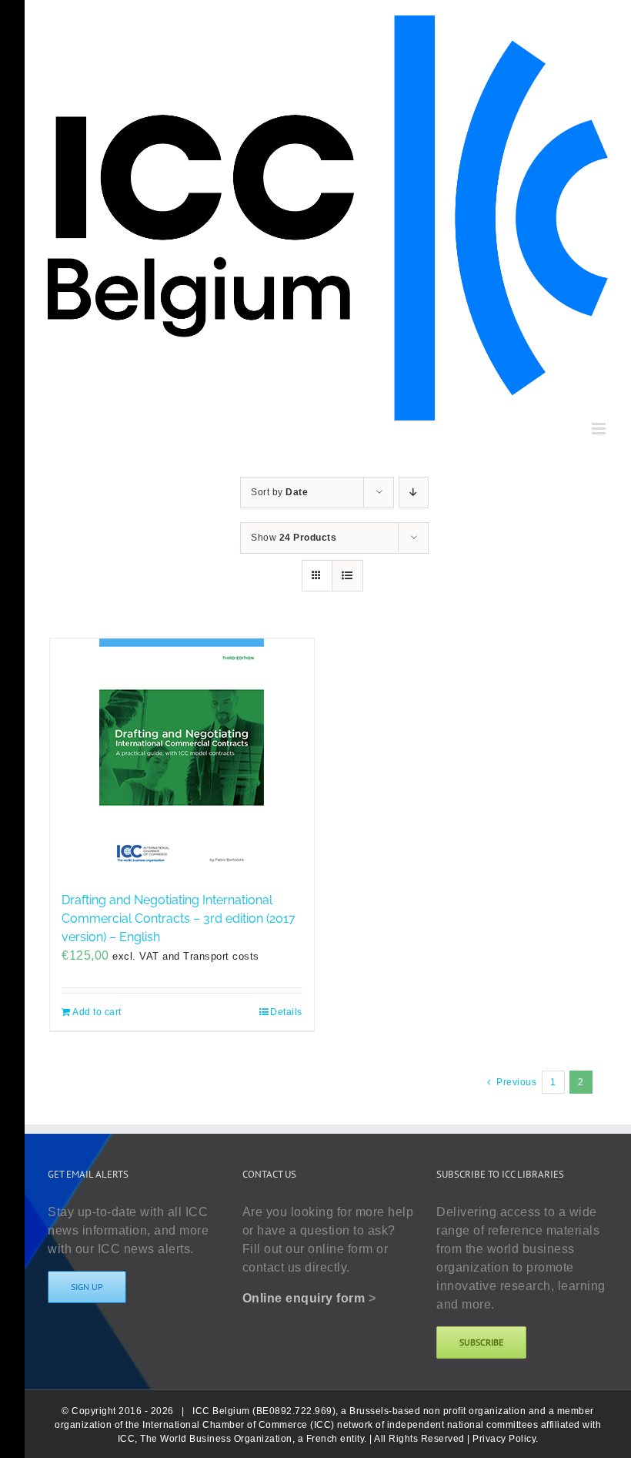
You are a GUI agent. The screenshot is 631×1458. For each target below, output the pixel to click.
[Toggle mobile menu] (600, 429)
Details (286, 1012)
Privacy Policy (504, 1438)
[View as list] (347, 576)
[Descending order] (414, 492)
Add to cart (97, 1012)
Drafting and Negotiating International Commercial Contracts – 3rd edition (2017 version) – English (178, 918)
